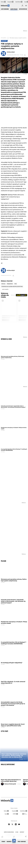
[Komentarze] (14, 836)
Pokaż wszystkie (5, 289)
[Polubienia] (2, 836)
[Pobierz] (25, 55)
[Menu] (26, 5)
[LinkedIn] (15, 824)
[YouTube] (19, 824)
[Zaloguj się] (22, 5)
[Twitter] (12, 824)
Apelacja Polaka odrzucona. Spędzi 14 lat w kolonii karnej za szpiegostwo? (12, 197)
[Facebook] (9, 824)
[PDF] (13, 275)
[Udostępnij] (25, 836)
